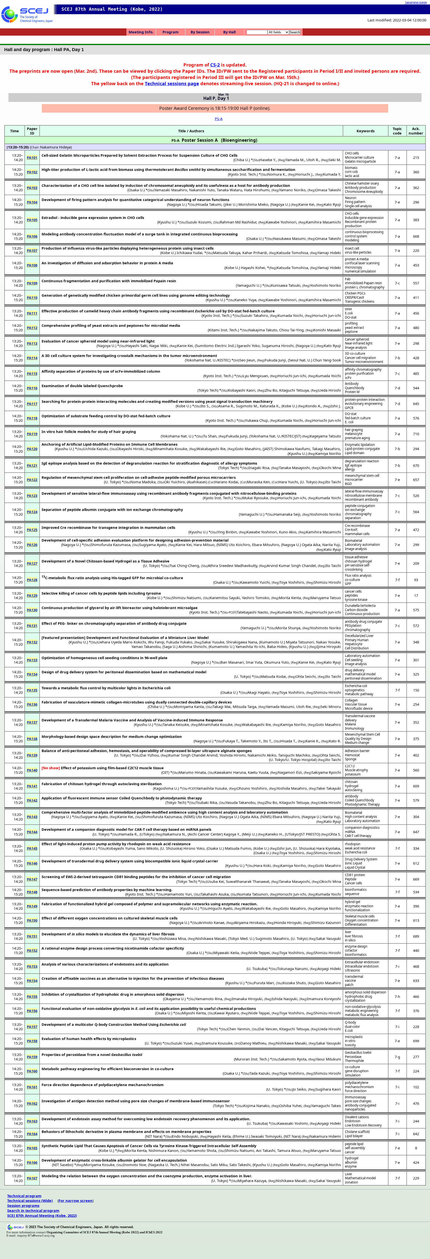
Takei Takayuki (329, 788)
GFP (348, 583)
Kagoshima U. (166, 788)
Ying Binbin (227, 531)
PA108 (32, 265)
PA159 (32, 1056)
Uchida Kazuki (96, 448)
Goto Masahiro (248, 448)
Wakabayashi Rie (211, 448)
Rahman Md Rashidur (238, 221)
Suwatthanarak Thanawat (247, 881)
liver (348, 932)
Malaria (350, 724)
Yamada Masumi (280, 706)
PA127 (32, 563)
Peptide (350, 879)
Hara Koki (262, 865)
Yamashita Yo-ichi (250, 646)
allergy (350, 469)
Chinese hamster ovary (362, 183)
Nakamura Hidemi (325, 1136)
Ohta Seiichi (306, 676)
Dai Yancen (268, 1028)
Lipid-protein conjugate (362, 448)
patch (349, 984)
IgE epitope (353, 465)
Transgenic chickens (359, 301)
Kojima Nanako (256, 1105)
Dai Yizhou (150, 755)
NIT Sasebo (62, 1164)
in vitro (350, 1041)
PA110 (32, 297)
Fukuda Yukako (179, 641)
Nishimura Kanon (163, 1150)
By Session (200, 31)
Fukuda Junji (275, 359)
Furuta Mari (264, 982)
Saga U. (169, 646)
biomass (351, 167)
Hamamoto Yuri (178, 894)
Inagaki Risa (259, 467)
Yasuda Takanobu (240, 802)
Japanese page (416, 2)
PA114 (32, 357)
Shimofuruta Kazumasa (110, 544)
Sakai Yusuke (213, 641)
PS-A (218, 118)
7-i (397, 966)
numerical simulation (360, 271)
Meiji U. (249, 834)
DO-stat (351, 317)
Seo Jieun (247, 359)
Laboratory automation (362, 544)
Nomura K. (277, 174)
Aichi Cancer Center (205, 834)
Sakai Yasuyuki (328, 938)
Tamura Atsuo (289, 1150)
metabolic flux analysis (361, 1015)
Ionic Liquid (353, 863)
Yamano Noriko (292, 189)
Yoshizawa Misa (172, 938)
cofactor (351, 950)
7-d (397, 387)
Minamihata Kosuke (170, 448)
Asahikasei (197, 481)
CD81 (118, 876)
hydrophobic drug (358, 996)
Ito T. (267, 740)
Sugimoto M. (247, 405)
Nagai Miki (158, 345)
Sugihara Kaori (328, 1089)
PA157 (32, 1026)
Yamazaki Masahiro (170, 189)
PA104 (32, 202)
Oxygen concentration (361, 920)
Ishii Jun (284, 848)
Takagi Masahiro (326, 448)
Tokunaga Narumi (292, 968)
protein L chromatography (364, 287)
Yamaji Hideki (329, 252)
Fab (347, 279)
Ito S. (205, 405)
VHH (348, 309)
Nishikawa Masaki (211, 938)
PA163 (32, 1121)
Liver (348, 1174)
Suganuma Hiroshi (278, 345)
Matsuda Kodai (273, 676)
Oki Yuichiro (174, 481)
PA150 (32, 920)
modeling (352, 240)
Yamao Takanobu (146, 646)
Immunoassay (355, 1097)
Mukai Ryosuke (255, 497)
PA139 (32, 755)
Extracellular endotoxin (362, 962)
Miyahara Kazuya (252, 1180)
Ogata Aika (311, 544)
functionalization (357, 910)
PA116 (32, 387)
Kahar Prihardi (254, 252)
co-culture (352, 579)
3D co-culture (355, 353)
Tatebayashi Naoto (252, 612)
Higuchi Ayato (220, 908)
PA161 (32, 1086)
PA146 (32, 863)
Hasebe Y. (268, 159)
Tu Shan (209, 435)
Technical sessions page (172, 83)
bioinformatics (356, 889)
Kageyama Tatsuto (325, 435)
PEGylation (353, 625)
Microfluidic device (359, 708)
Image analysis (356, 347)
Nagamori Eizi (290, 772)
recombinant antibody (361, 499)
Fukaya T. (231, 740)
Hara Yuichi (288, 481)
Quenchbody (354, 388)
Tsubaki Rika (206, 802)
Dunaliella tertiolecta (360, 605)
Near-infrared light (359, 343)
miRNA (350, 832)
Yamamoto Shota (201, 1150)
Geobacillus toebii (358, 1052)
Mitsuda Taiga (244, 706)
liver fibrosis (354, 936)
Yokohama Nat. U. (177, 435)
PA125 (32, 529)
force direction (356, 1091)
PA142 (32, 800)
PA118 (32, 418)
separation (353, 518)
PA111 (32, 313)
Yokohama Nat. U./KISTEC (207, 359)
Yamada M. (295, 159)
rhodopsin (352, 844)
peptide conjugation (360, 505)
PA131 (32, 625)
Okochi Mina (330, 467)
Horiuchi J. (304, 174)
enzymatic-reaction (359, 906)
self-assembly (355, 1148)
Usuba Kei (215, 881)
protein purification (359, 373)
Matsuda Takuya (226, 252)
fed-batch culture (358, 418)
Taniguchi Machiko (294, 755)
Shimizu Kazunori (326, 922)
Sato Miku (219, 1164)
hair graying (354, 429)
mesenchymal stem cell (362, 475)
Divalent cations (357, 1117)
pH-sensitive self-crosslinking (357, 567)
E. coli (349, 422)
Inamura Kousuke (217, 1043)
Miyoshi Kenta (194, 1012)
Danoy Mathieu (253, 1043)
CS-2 (215, 65)
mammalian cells (357, 534)
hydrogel (351, 786)
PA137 (32, 722)
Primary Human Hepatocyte (357, 642)
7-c (397, 282)
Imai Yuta (254, 662)
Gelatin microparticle (360, 161)
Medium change (357, 742)
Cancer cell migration (360, 357)
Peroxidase (353, 1056)
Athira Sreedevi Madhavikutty (232, 565)
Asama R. (226, 405)
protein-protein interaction (365, 399)
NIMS (222, 544)
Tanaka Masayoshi (294, 467)
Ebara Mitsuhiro (265, 544)
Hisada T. (288, 740)
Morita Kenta (290, 597)
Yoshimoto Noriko (325, 285)
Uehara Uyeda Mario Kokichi (122, 641)
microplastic (354, 1037)
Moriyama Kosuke (99, 1164)
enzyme (351, 1166)
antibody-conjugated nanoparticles (360, 1107)
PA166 (32, 1162)
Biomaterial (353, 540)
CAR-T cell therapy (358, 836)
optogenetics (355, 690)
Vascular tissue (356, 704)
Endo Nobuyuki (185, 1136)
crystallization (355, 1000)
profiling (351, 323)
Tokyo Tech (208, 390)
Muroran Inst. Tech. (251, 1058)
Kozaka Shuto (294, 982)
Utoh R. (312, 159)
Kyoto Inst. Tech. (243, 174)
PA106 (32, 236)
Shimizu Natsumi (186, 597)
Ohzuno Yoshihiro (252, 788)
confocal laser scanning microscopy (362, 265)
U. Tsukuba (257, 968)
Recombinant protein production (360, 223)
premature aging (357, 438)
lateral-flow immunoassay (364, 491)
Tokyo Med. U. (241, 938)
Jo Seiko (299, 1089)
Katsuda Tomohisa (292, 252)
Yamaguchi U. (248, 285)
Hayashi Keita (219, 1136)
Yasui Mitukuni (328, 1058)
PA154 (32, 980)
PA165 (32, 1147)
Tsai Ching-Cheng (184, 565)
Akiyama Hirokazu (249, 922)
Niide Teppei (259, 952)
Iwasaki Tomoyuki (266, 1136)
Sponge (350, 759)
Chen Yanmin (238, 1028)
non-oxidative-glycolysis (363, 1006)
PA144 (32, 831)
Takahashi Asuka (215, 894)
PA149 (32, 906)
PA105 (32, 219)
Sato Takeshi (240, 1164)
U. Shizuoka (171, 848)
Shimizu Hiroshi (327, 582)
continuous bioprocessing (364, 232)
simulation (353, 1075)
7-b (397, 357)
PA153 (32, 966)
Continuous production (362, 614)
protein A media (357, 259)
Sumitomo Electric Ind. (215, 345)
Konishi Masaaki (327, 329)
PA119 (32, 433)
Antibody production (360, 187)
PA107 (32, 250)
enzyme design (356, 946)
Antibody (352, 383)
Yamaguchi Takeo (326, 1105)
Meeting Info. (141, 31)
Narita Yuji (331, 544)
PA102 (32, 171)
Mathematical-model (360, 1178)
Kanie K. (312, 740)
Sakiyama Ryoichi (326, 772)
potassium (353, 774)
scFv (348, 377)
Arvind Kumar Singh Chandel (291, 565)
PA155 (32, 996)
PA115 (32, 373)
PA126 (32, 544)
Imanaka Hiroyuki (247, 998)
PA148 (32, 891)
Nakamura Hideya (55, 146)
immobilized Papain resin (363, 283)
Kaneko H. (274, 834)
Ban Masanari (232, 662)
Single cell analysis (358, 206)
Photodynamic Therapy (362, 804)
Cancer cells (353, 883)
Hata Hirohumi (256, 189)
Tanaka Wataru (229, 189)
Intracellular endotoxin (362, 966)
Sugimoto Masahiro (272, 938)
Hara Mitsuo (204, 544)
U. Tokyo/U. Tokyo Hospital (293, 759)
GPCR (349, 408)
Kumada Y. (332, 174)
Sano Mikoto (147, 848)
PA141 (32, 785)
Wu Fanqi (156, 641)
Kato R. (335, 740)
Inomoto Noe (134, 1164)
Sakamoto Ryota (292, 1058)
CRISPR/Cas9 (354, 297)
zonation (351, 1182)
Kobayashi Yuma (121, 848)
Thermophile (354, 1060)
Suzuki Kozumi (198, 221)
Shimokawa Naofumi (292, 448)
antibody (351, 796)
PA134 (32, 674)
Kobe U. (168, 252)
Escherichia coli (356, 686)
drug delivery (355, 670)
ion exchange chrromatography (358, 511)
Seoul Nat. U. (300, 359)
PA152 (32, 950)
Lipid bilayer (354, 1136)
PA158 (32, 1040)
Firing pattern (355, 202)
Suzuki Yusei (181, 1043)
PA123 (32, 495)
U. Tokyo (112, 481)
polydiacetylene (356, 1082)
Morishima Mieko (253, 204)
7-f (397, 579)
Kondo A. (313, 405)
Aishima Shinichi (192, 646)
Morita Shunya (288, 627)
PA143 (32, 816)
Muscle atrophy (356, 770)
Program (170, 31)
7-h (397, 996)
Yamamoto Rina (208, 998)
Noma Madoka (143, 481)
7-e (397, 202)
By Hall (229, 31)
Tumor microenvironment (364, 361)
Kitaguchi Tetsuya (294, 390)
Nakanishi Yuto (202, 189)
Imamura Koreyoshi (324, 998)
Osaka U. (136, 189)
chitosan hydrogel (358, 561)
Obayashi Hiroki (130, 448)
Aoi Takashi (265, 1150)
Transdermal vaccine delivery (360, 718)
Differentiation (356, 924)
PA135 (32, 690)
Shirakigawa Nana (241, 641)
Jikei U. (230, 204)
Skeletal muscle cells (360, 916)
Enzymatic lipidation (360, 444)
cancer (350, 1152)
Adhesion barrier (357, 751)
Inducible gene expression (364, 217)
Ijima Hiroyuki (329, 646)
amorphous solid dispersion (365, 992)
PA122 (32, 479)
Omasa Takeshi (328, 189)
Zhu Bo (271, 390)
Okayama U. (174, 998)
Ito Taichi (333, 481)
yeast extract (354, 327)
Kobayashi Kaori (241, 390)
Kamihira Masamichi (323, 221)
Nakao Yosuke (328, 641)
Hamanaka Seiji (287, 514)
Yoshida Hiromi (232, 755)
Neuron (350, 198)
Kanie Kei (306, 204)
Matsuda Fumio (238, 848)
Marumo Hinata (192, 772)
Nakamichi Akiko (262, 755)
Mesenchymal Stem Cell (362, 734)
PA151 (32, 936)
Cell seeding (354, 660)
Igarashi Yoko (248, 345)
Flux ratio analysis (358, 575)
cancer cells (353, 591)
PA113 (32, 343)
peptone (351, 331)
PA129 (32, 595)
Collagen (351, 700)
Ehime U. (241, 1136)
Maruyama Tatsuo (326, 597)
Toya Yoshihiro (291, 582)
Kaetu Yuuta (258, 772)
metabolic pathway (359, 694)
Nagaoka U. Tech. (164, 1164)
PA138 (32, 738)
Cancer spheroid (357, 339)
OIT (165, 772)
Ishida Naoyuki (284, 998)
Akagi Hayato (258, 692)
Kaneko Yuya (245, 299)
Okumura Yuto (276, 662)
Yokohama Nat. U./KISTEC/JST (275, 435)
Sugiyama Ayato (152, 544)
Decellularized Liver (359, 635)
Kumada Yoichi (290, 315)
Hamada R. (128, 834)
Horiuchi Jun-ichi (327, 315)
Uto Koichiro (239, 544)
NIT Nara (153, 1136)
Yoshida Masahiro (292, 788)
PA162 (32, 1103)
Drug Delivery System (361, 859)
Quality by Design (358, 738)
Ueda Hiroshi (330, 390)
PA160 (32, 1070)
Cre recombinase (357, 525)
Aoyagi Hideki (329, 968)
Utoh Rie (303, 706)
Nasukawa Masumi (289, 238)
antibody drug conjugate (363, 621)
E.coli (349, 313)
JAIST (268, 448)
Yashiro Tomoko (255, 597)
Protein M (352, 392)
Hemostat (352, 755)
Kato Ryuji (332, 204)
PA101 (32, 157)
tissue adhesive (356, 557)
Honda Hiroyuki (287, 922)
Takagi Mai (222, 706)
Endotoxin (352, 1121)
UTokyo (147, 834)
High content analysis (361, 816)
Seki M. (335, 159)
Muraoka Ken (258, 481)
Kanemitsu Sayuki (225, 597)
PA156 (32, 1010)
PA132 (32, 641)
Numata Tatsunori (252, 894)
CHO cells (352, 153)
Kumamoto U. (272, 641)
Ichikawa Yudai (189, 252)
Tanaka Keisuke (176, 724)
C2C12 (133, 767)
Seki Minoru (331, 706)
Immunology (354, 728)
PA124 (32, 511)
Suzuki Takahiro (254, 315)
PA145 (32, 848)
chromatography (357, 630)
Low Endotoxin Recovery (363, 1125)
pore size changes (358, 1101)
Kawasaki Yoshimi (292, 1123)
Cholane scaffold (357, 1131)
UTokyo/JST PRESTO (302, 834)
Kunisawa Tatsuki (285, 285)
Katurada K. (269, 405)
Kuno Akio (287, 531)
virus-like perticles (358, 252)
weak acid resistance (360, 848)
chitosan (351, 781)
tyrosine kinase (356, 599)
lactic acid (352, 176)
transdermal (354, 976)
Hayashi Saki (136, 345)
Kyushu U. (166, 221)
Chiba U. (241, 159)
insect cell (352, 248)
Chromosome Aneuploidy (364, 191)
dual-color (352, 1026)
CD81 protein (355, 875)
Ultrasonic (352, 970)
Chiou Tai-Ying (291, 329)
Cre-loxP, (351, 529)
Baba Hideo (277, 646)
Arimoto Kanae (211, 922)
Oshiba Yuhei (290, 1105)
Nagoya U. (177, 204)
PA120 (32, 448)
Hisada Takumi (208, 204)
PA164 (32, 1133)
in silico (350, 940)
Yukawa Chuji (256, 420)
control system (356, 236)
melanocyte (353, 433)
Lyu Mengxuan (255, 375)
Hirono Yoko (194, 848)
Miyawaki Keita (226, 952)
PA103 (32, 187)
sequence (352, 894)
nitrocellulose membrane (363, 495)
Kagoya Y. (232, 834)
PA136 (32, 704)
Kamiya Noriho (328, 453)
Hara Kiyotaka (328, 848)
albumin (351, 1162)
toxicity (350, 1045)
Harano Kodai (226, 481)
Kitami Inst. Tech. (223, 329)
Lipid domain (354, 453)
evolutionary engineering (363, 403)
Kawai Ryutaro (227, 1012)
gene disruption (357, 1071)
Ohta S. (335, 834)
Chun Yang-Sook (327, 359)
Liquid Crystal (355, 867)
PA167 (32, 1178)
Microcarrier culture (359, 157)
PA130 (32, 609)
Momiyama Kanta (189, 706)
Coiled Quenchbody (359, 800)
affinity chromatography (363, 369)
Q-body (350, 1022)
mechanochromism (359, 1087)
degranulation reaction (362, 461)
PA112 (32, 327)
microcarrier (354, 479)
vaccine (350, 980)
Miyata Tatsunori (300, 641)
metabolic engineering (361, 1010)
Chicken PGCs (355, 293)
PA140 (32, 770)
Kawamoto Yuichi (255, 582)
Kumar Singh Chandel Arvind (192, 755)
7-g (397, 1056)
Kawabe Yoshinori (281, 221)
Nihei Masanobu (195, 1164)
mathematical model (360, 674)
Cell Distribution (357, 648)
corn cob (351, 171)
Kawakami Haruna (230, 772)
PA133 (32, 659)
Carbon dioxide (356, 610)
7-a (397, 157)
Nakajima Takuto (263, 329)
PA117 (32, 403)
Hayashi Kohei (253, 267)
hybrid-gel (352, 902)
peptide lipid (354, 1144)
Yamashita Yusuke (211, 788)
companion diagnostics (362, 827)
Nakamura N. (174, 834)
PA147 (32, 879)
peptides (351, 595)
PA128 (32, 579)
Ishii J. (336, 405)
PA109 (32, 282)
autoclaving (353, 790)
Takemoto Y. (251, 740)
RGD (348, 484)
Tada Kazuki (260, 1073)
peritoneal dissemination (363, 678)
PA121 (32, 465)
